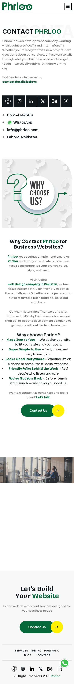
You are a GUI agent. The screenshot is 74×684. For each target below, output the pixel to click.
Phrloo (56, 676)
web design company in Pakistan (32, 284)
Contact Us (38, 411)
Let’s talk (43, 397)
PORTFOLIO (51, 650)
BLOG (27, 655)
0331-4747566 (17, 115)
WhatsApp (17, 122)
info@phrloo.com (20, 130)
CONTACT (43, 655)
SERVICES (21, 650)
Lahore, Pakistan (19, 137)
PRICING (36, 650)
